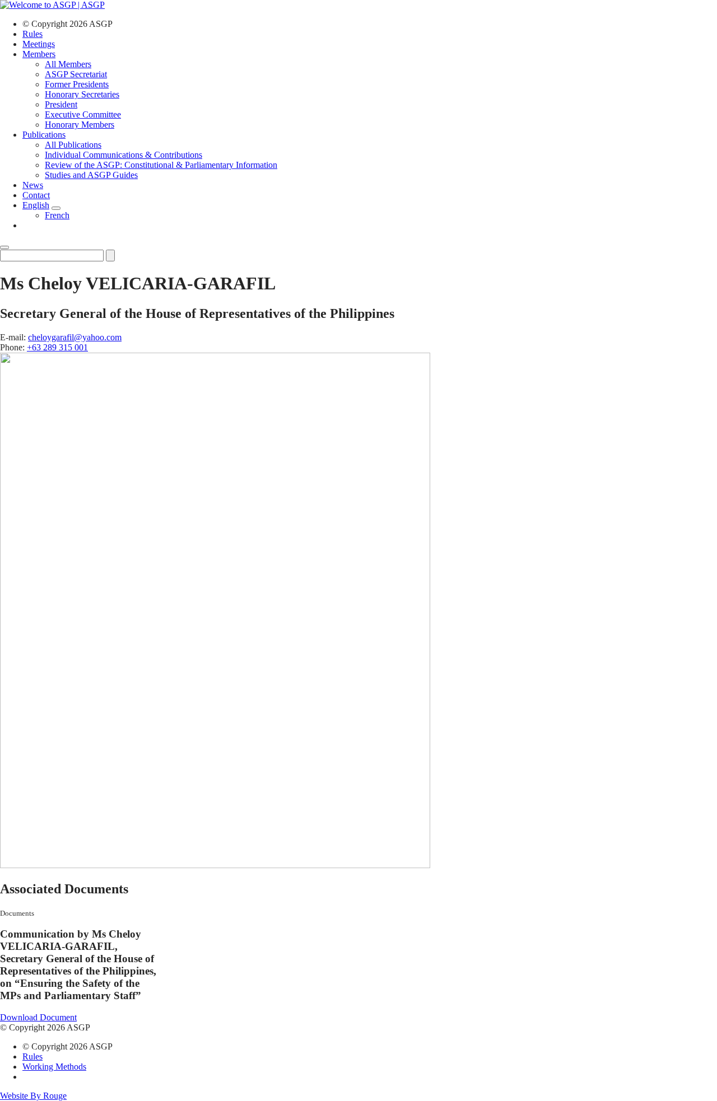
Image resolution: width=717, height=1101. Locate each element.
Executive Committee (83, 114)
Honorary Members (79, 124)
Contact (36, 195)
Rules (32, 34)
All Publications (73, 144)
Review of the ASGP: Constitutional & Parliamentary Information (161, 165)
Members (38, 54)
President (61, 104)
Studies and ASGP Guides (91, 175)
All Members (68, 64)
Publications (44, 134)
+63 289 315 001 (57, 347)
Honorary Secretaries (82, 94)
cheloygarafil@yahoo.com (75, 337)
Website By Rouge (33, 1095)
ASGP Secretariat (76, 74)
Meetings (38, 44)
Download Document (38, 1017)
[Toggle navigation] (4, 247)
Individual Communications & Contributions (123, 155)
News (32, 185)
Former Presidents (77, 84)
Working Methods (54, 1066)
